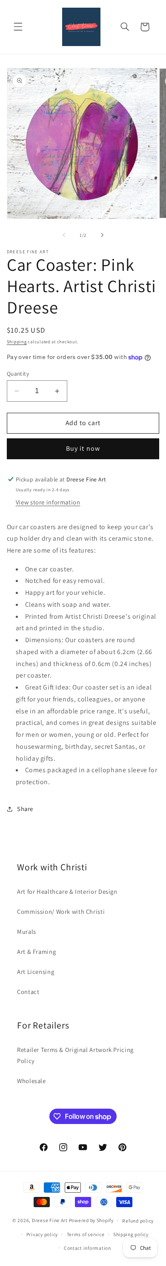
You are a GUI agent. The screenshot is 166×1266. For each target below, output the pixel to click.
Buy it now (83, 448)
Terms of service (86, 1234)
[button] (18, 27)
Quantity (18, 373)
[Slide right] (102, 235)
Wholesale (31, 1081)
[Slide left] (63, 235)
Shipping (17, 342)
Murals (26, 931)
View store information (48, 502)
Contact (28, 992)
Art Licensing (35, 972)
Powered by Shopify (91, 1220)
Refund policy (138, 1220)
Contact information (87, 1248)
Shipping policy (131, 1234)
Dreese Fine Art (50, 1220)
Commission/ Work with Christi (61, 911)
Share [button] (25, 809)
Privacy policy (42, 1234)
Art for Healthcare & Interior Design (67, 891)
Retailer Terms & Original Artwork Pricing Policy (75, 1055)
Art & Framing (36, 951)
